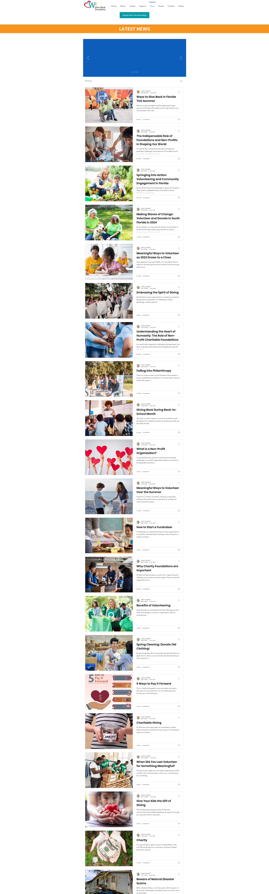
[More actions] (179, 91)
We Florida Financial (143, 50)
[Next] (181, 58)
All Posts (88, 81)
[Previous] (88, 58)
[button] (181, 81)
